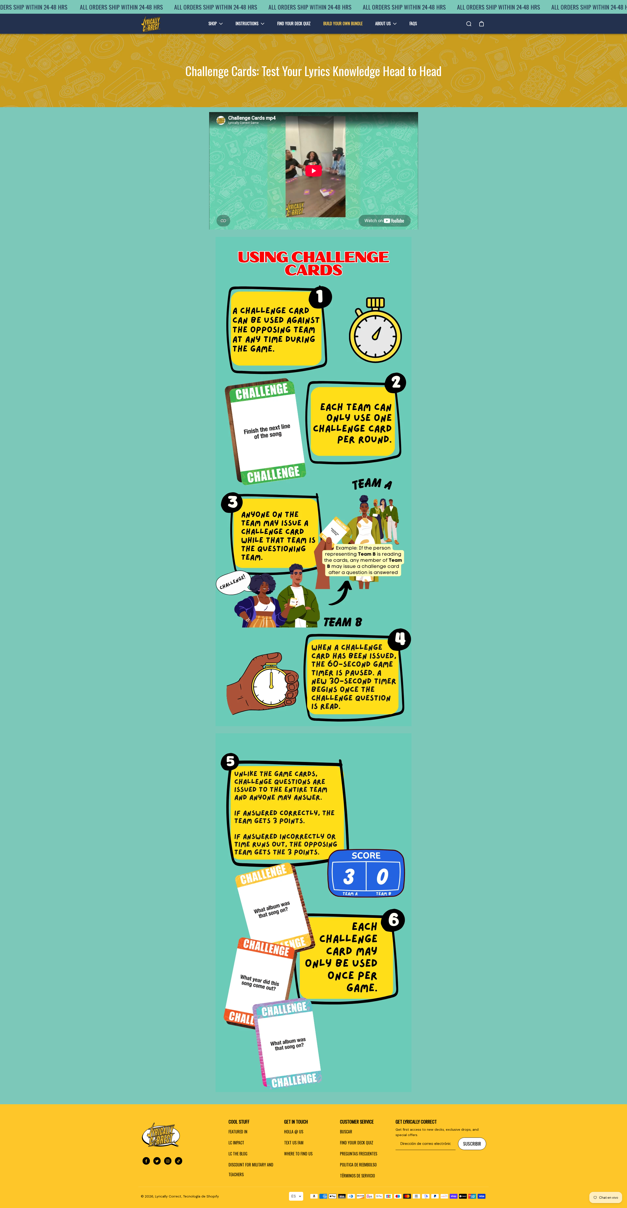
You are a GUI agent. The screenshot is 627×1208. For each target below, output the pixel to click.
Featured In (238, 1132)
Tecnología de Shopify (201, 1196)
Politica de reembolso (358, 1165)
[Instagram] (167, 1161)
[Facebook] (146, 1161)
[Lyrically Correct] (151, 24)
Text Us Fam (293, 1143)
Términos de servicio (357, 1176)
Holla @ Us (293, 1132)
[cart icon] (481, 23)
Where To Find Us (298, 1154)
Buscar (346, 1132)
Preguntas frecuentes (358, 1154)
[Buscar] (468, 23)
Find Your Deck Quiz (356, 1143)
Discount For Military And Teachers (251, 1169)
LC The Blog (238, 1154)
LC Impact (236, 1143)
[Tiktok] (178, 1161)
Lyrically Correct (168, 1196)
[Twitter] (157, 1161)
